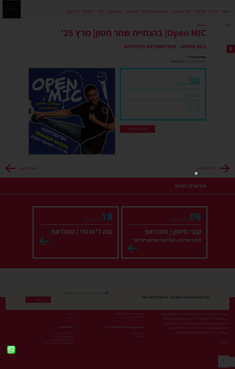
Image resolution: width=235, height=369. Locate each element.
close (196, 173)
